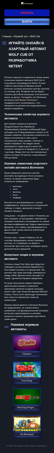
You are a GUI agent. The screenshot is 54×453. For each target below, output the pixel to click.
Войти (27, 21)
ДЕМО (26, 346)
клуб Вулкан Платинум (25, 100)
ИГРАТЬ (27, 341)
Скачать (27, 12)
